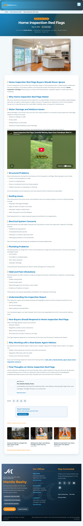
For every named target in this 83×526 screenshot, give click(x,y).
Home (6, 12)
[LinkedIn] (60, 488)
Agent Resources (63, 494)
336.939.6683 (37, 480)
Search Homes (22, 509)
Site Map (71, 494)
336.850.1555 (37, 492)
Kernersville (37, 486)
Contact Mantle (9, 509)
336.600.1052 (37, 504)
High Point (36, 473)
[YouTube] (74, 483)
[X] (69, 483)
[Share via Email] (25, 400)
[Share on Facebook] (13, 400)
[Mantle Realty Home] (9, 471)
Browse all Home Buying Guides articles (19, 450)
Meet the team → (21, 392)
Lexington (36, 498)
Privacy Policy (62, 497)
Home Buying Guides (16, 12)
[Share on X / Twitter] (17, 400)
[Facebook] (60, 483)
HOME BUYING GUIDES (41, 18)
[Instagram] (64, 483)
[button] (79, 4)
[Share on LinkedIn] (21, 400)
